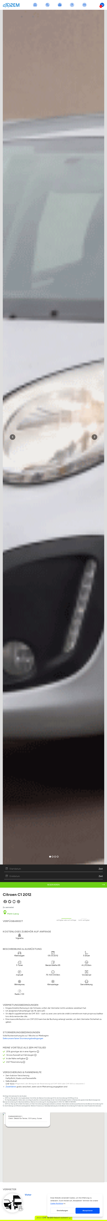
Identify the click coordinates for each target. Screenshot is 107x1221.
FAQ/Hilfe (72, 6)
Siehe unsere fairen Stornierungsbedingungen (23, 1038)
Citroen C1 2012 (17, 894)
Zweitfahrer (11, 1086)
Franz (85, 6)
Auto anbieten (60, 6)
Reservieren (53, 885)
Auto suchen (48, 6)
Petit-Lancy (13, 914)
